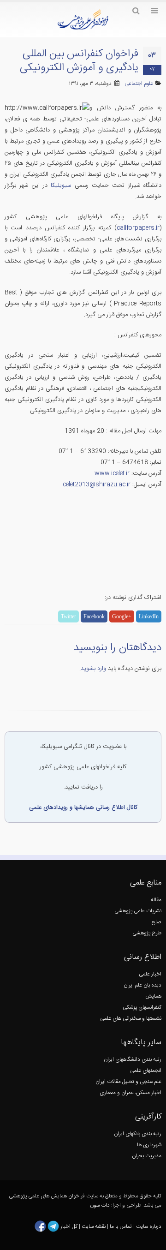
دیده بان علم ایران (142, 985)
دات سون (100, 1205)
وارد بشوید (93, 669)
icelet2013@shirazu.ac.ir (95, 484)
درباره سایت (148, 1226)
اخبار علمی (150, 974)
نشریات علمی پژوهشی (137, 911)
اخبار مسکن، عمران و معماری (130, 1093)
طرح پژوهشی (146, 933)
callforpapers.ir (138, 228)
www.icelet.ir (112, 473)
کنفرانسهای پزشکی (142, 1007)
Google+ (121, 616)
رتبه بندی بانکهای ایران (137, 1134)
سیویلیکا (61, 185)
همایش (153, 996)
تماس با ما (120, 1226)
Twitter (68, 616)
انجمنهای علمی (145, 1070)
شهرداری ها (149, 1145)
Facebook (94, 616)
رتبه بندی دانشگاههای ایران (132, 1059)
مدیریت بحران (146, 1156)
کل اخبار (68, 1226)
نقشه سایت (94, 1226)
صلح (156, 922)
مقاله (156, 900)
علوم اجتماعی (139, 83)
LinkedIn (149, 616)
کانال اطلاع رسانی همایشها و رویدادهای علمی (83, 807)
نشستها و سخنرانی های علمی (130, 1018)
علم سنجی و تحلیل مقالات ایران (128, 1081)
